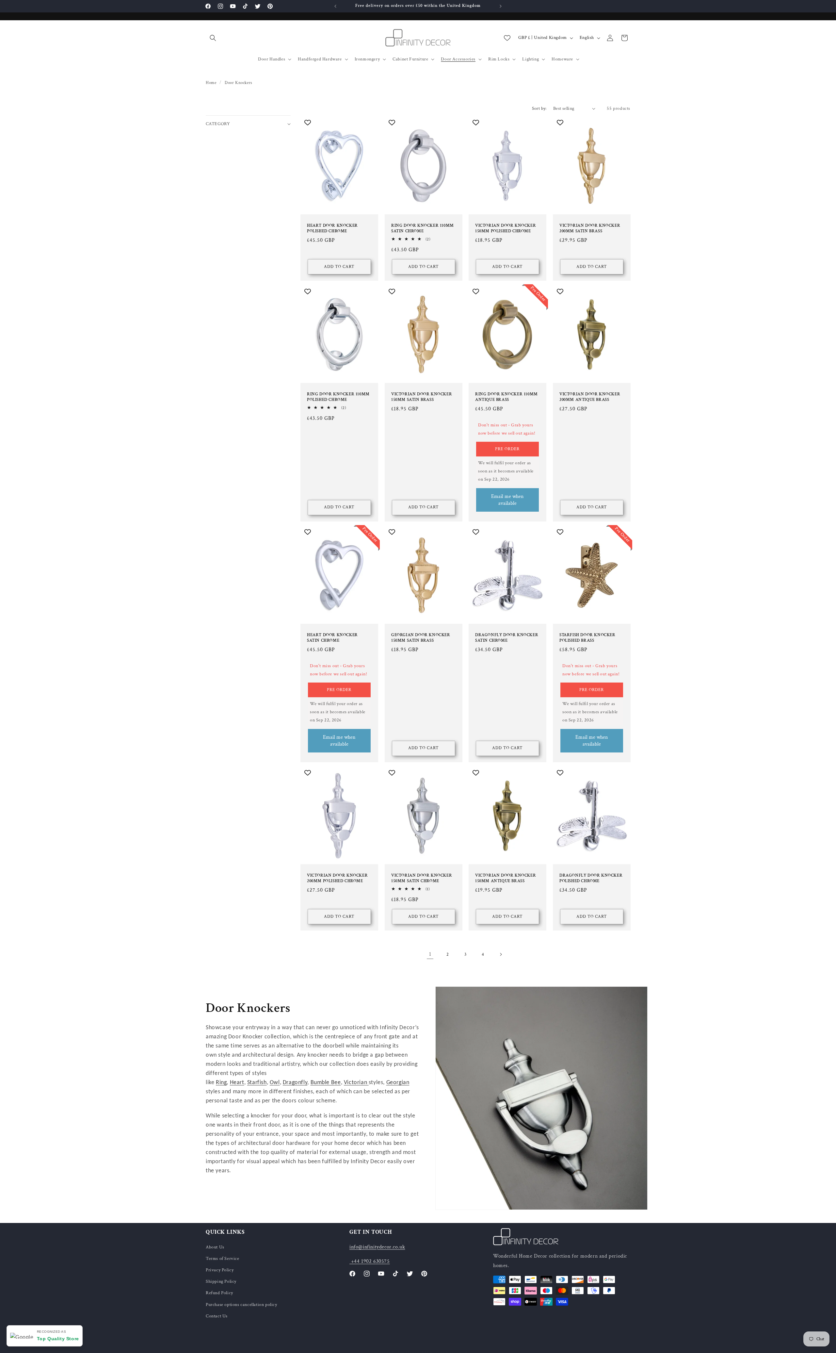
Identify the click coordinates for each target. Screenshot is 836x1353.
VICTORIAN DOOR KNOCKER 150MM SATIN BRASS (421, 397)
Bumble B (323, 1083)
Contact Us (217, 1316)
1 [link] (430, 954)
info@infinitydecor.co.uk (377, 1246)
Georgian (398, 1083)
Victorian (356, 1083)
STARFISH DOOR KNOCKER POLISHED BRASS (587, 638)
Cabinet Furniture (410, 59)
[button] (213, 38)
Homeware (562, 59)
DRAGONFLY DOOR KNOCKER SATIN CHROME (506, 638)
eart (238, 1083)
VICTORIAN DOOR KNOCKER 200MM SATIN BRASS (589, 228)
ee (337, 1083)
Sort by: (539, 108)
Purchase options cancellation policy (241, 1304)
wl (277, 1083)
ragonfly (296, 1083)
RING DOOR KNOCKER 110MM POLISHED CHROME (338, 397)
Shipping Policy (221, 1281)
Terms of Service (222, 1258)
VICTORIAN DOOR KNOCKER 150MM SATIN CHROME (421, 878)
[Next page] (500, 954)
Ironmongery (367, 59)
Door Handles (271, 59)
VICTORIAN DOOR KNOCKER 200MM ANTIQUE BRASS (589, 397)
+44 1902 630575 (369, 1261)
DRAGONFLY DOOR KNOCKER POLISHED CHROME (590, 878)
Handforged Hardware (320, 59)
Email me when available (507, 500)
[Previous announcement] (335, 6)
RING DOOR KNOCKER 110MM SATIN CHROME (422, 228)
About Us (215, 1247)
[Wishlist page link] (507, 38)
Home (211, 83)
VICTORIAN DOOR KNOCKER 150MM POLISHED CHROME (505, 228)
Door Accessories (458, 59)
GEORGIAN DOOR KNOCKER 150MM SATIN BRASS (420, 638)
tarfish (258, 1083)
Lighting (530, 59)
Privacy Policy (219, 1270)
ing (223, 1083)
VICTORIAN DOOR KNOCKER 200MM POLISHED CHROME (337, 878)
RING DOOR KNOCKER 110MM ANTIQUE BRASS (506, 397)
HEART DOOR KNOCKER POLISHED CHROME (332, 228)
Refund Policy (219, 1293)
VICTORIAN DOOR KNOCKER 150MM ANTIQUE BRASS (505, 878)
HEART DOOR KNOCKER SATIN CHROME (332, 638)
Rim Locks (498, 59)
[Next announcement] (500, 6)
